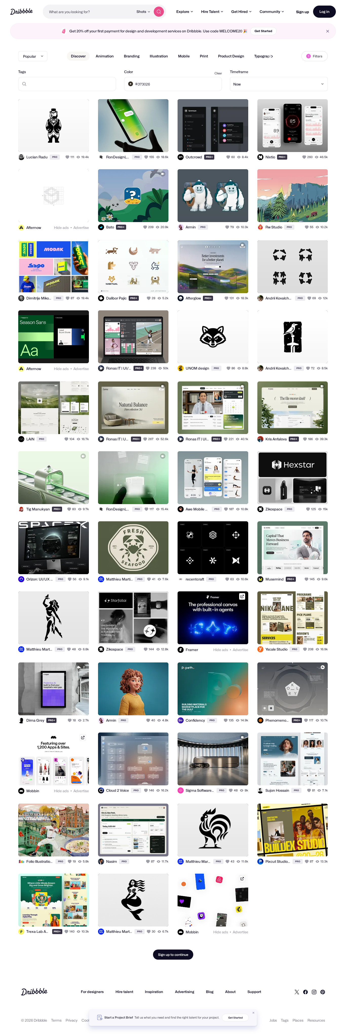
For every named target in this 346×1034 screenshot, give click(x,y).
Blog (210, 991)
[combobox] (88, 11)
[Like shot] (79, 142)
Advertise (81, 227)
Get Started (263, 31)
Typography (264, 56)
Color (128, 72)
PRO (54, 157)
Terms (56, 1020)
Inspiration (154, 991)
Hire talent (124, 991)
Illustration (159, 56)
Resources (316, 1020)
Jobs (273, 1020)
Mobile (184, 56)
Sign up (302, 12)
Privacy (72, 1020)
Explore (182, 11)
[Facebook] (305, 991)
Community (270, 11)
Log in (324, 11)
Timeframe (239, 72)
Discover (78, 56)
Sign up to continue (173, 955)
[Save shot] (69, 142)
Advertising (184, 991)
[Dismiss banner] (253, 1012)
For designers (92, 991)
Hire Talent (210, 11)
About (230, 991)
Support (254, 991)
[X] (297, 991)
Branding (132, 56)
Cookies (88, 1020)
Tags (22, 72)
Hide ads (61, 227)
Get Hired (239, 11)
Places (298, 1020)
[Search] (159, 12)
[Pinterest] (322, 991)
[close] (328, 31)
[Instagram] (314, 991)
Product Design (231, 56)
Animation (105, 56)
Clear (218, 73)
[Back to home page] (21, 11)
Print (204, 56)
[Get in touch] (59, 142)
